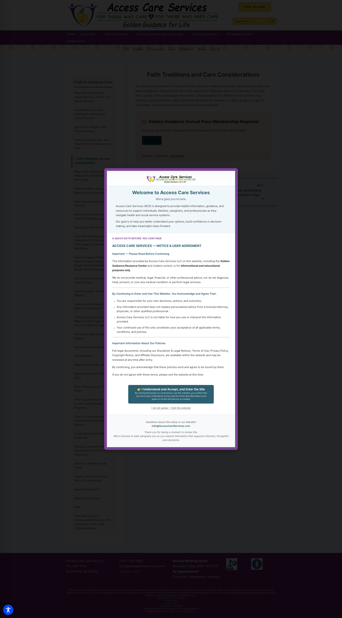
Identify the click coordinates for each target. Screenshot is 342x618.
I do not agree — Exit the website (171, 407)
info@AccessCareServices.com (171, 425)
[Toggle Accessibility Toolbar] (8, 609)
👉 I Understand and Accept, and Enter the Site (171, 393)
